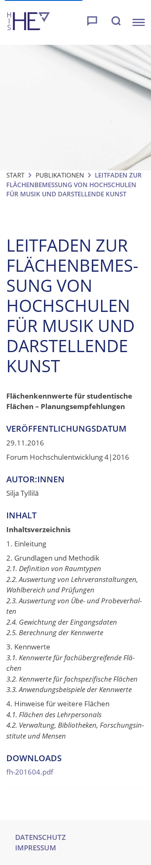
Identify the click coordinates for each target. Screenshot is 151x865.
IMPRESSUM (35, 847)
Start (15, 175)
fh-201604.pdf (29, 772)
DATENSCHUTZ (40, 837)
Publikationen (60, 175)
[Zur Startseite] (28, 22)
